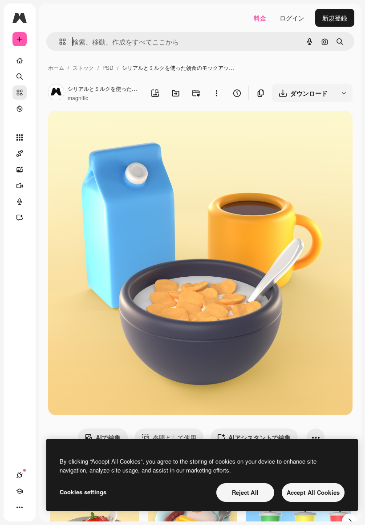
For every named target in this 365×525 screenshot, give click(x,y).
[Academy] (19, 491)
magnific (78, 97)
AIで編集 (108, 437)
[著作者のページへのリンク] (56, 93)
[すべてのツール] (19, 137)
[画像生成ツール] (19, 169)
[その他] (19, 507)
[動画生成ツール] (19, 185)
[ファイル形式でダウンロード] (344, 93)
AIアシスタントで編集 (259, 437)
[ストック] (19, 92)
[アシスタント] (19, 217)
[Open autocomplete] (59, 41)
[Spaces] (19, 153)
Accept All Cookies (313, 492)
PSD (108, 67)
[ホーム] (19, 60)
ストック (83, 67)
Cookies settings (83, 492)
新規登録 (334, 17)
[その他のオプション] (216, 93)
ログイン (292, 17)
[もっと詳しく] (19, 108)
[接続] (19, 475)
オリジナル (109, 128)
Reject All (245, 492)
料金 (260, 17)
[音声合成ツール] (19, 201)
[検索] (19, 76)
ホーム (56, 67)
